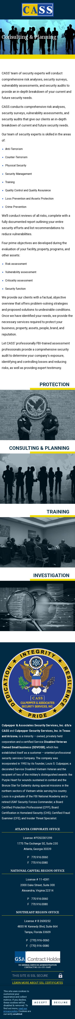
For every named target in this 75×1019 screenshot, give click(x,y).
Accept (40, 1002)
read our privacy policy (15, 1010)
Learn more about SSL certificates (37, 982)
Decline (61, 1002)
